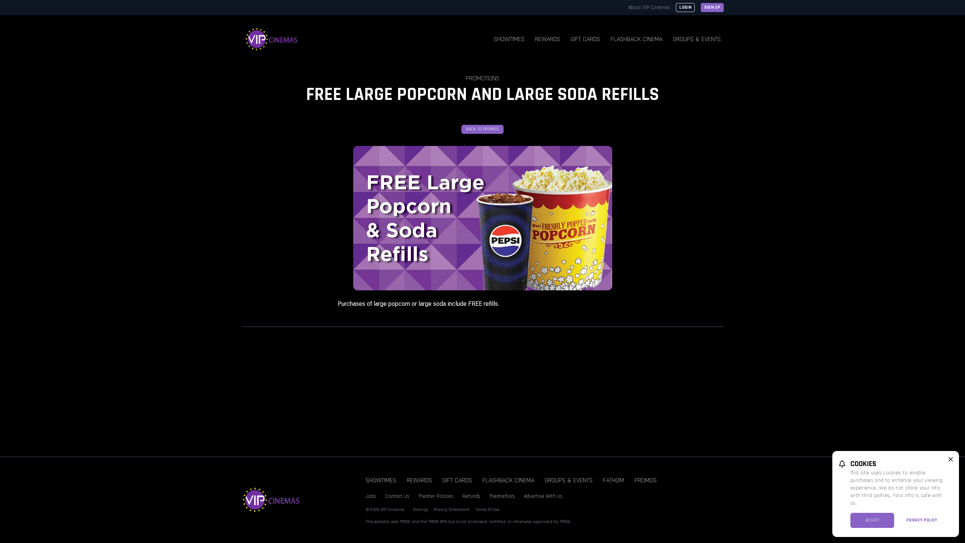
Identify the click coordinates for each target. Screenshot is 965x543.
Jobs (371, 496)
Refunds (471, 496)
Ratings (420, 509)
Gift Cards (585, 39)
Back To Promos (482, 129)
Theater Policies (435, 496)
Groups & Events (697, 39)
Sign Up (712, 7)
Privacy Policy (921, 520)
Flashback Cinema (636, 39)
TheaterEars (502, 496)
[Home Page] (271, 39)
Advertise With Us (543, 496)
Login (685, 7)
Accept (872, 520)
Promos (645, 480)
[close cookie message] (950, 459)
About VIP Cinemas (649, 7)
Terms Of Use (487, 509)
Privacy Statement (452, 509)
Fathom (613, 480)
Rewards (547, 39)
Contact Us (397, 496)
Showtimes (509, 39)
